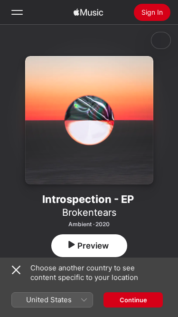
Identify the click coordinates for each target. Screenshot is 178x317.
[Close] (16, 270)
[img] (88, 12)
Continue (133, 300)
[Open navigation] (17, 12)
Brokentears (89, 212)
